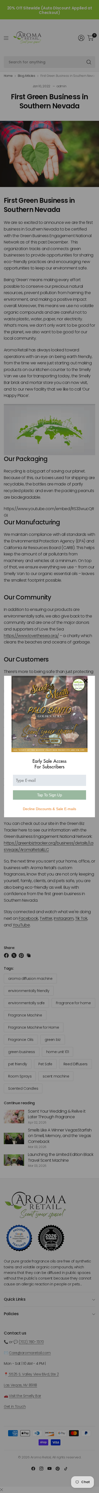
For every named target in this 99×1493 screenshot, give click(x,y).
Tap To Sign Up (49, 795)
